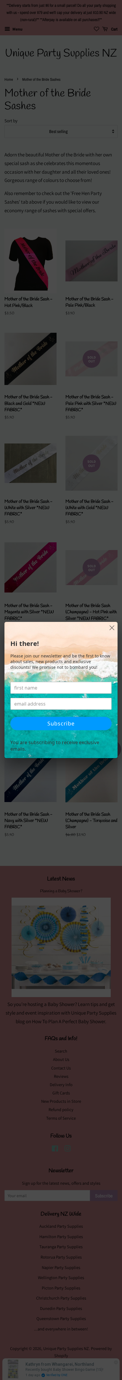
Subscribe (61, 723)
